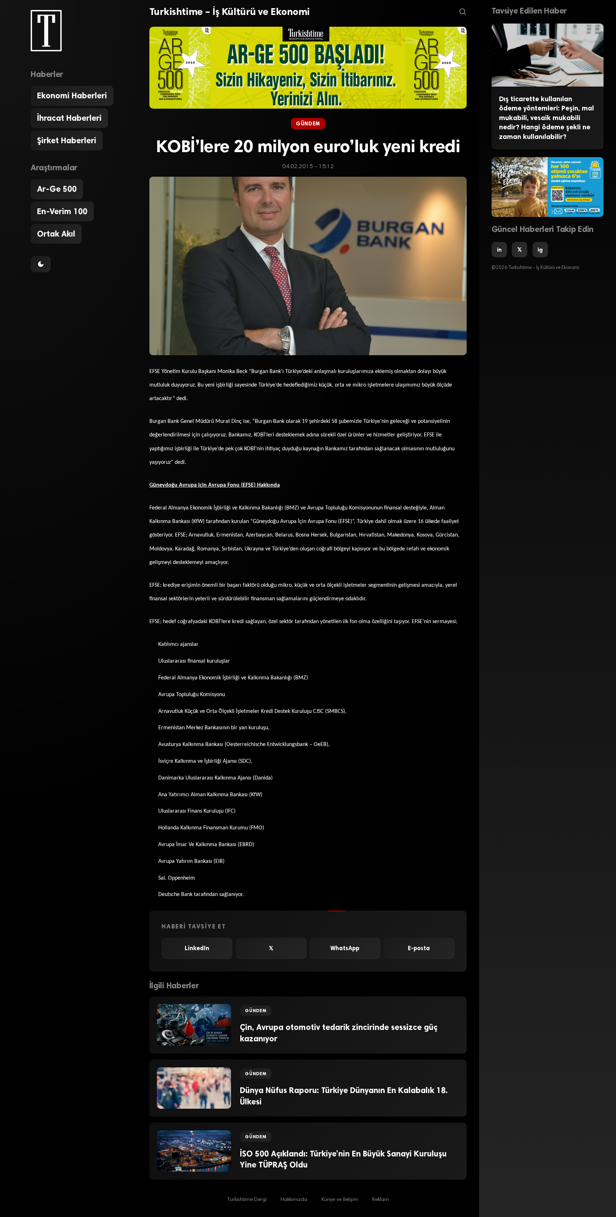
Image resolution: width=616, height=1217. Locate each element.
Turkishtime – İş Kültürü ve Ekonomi (229, 11)
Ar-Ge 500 (57, 189)
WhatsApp (344, 948)
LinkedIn (197, 948)
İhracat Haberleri (69, 118)
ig (540, 249)
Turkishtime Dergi (247, 1199)
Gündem (308, 123)
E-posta (419, 948)
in (499, 249)
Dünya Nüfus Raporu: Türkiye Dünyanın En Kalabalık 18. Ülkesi (344, 1096)
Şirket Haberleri (66, 140)
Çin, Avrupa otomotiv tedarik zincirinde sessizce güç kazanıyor (338, 1032)
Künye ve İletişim (340, 1199)
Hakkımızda (294, 1199)
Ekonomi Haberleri (72, 95)
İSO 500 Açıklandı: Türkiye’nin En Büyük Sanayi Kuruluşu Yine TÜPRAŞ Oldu (343, 1159)
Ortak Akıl (56, 234)
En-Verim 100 (62, 211)
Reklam (380, 1199)
